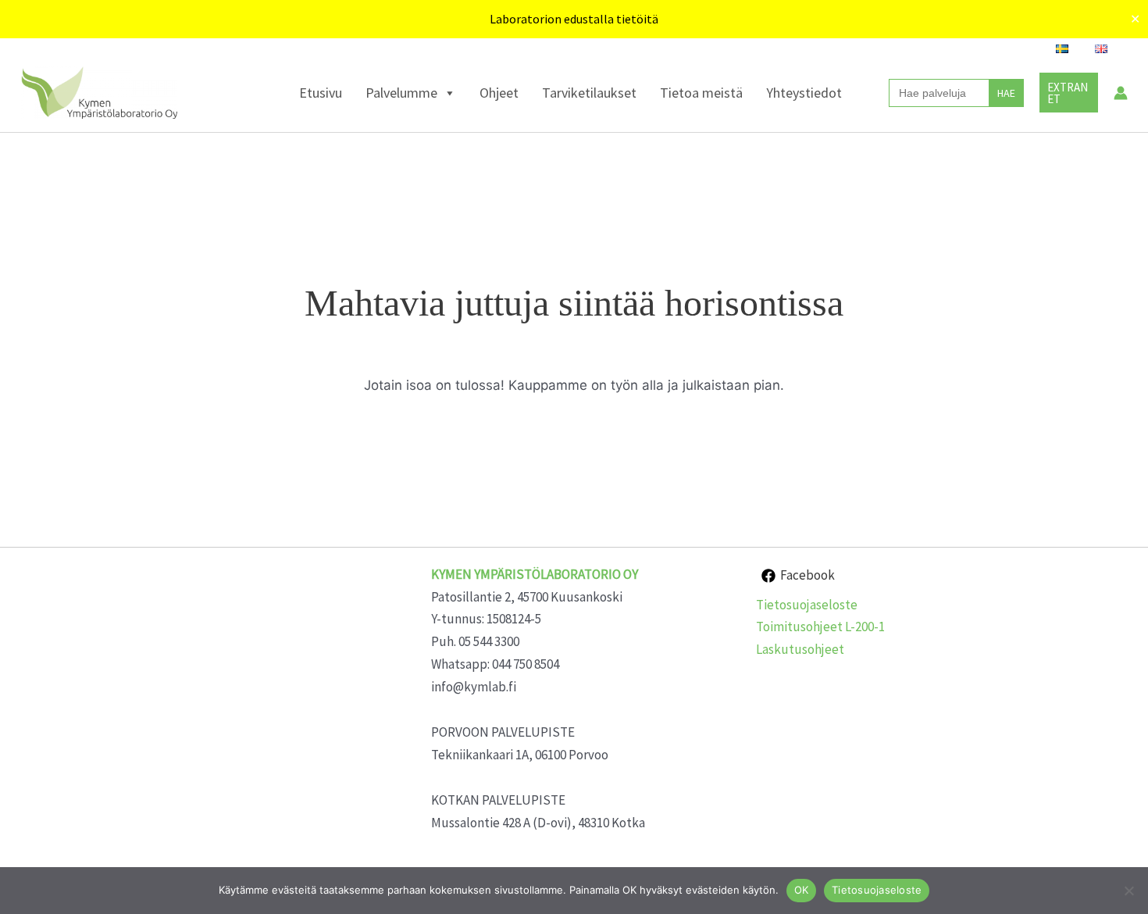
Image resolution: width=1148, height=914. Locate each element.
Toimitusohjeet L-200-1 (820, 626)
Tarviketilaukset (589, 93)
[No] (1128, 890)
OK (801, 890)
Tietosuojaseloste (806, 604)
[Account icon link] (1121, 93)
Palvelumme (401, 93)
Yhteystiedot (804, 93)
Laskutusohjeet (800, 649)
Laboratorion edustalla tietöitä (574, 19)
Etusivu (320, 93)
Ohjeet (499, 93)
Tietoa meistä (701, 93)
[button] (1068, 92)
